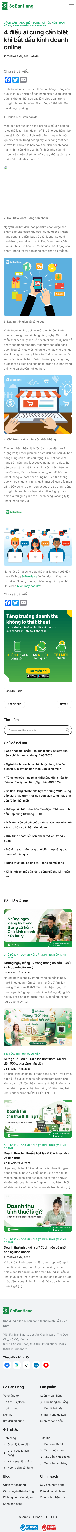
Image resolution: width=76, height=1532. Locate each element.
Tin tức (9, 1053)
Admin (35, 56)
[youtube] (46, 1365)
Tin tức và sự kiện (28, 1053)
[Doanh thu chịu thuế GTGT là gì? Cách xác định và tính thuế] (38, 1119)
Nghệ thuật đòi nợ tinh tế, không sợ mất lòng (35, 863)
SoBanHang (29, 576)
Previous (15, 704)
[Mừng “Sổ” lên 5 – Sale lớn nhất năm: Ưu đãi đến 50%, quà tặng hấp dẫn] (38, 1027)
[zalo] (17, 1365)
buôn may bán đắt (28, 586)
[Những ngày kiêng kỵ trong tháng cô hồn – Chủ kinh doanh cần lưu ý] (38, 928)
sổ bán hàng (14, 691)
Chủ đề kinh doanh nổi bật (22, 954)
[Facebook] (7, 1365)
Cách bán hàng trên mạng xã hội (27, 22)
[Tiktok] (26, 1365)
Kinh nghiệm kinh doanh (29, 25)
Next (63, 704)
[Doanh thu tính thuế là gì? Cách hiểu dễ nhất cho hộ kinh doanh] (38, 1213)
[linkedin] (36, 1365)
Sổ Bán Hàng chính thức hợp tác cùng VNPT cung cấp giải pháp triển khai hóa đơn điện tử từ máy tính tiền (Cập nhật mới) (37, 795)
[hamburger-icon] (71, 6)
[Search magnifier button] (67, 730)
